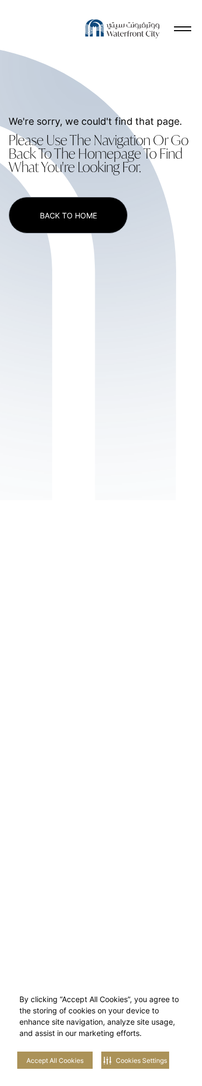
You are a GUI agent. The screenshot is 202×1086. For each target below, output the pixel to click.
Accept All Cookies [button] (54, 1060)
